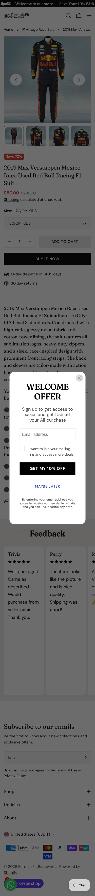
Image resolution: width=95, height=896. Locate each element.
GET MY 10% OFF (47, 468)
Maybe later (47, 486)
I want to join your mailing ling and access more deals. (51, 451)
